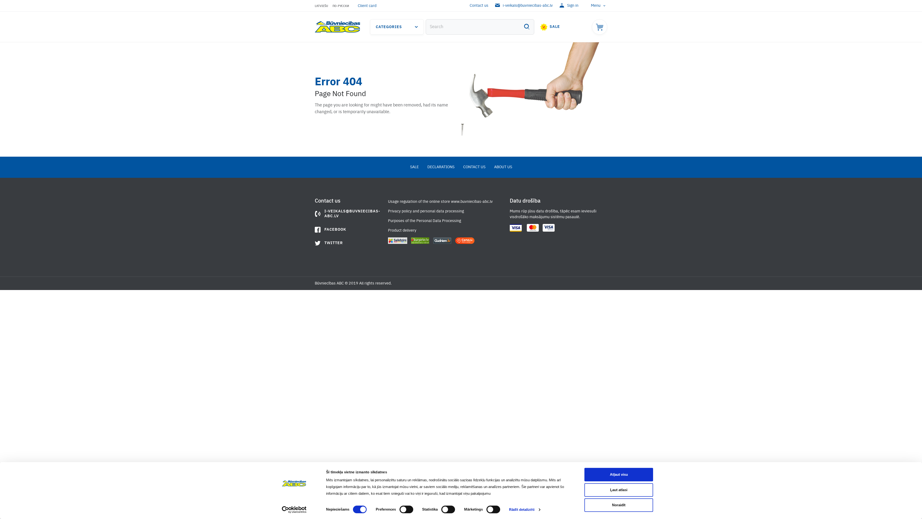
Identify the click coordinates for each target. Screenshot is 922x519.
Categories (389, 27)
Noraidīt (618, 505)
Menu (596, 6)
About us (503, 167)
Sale (555, 27)
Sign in (572, 6)
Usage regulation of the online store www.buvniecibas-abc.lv (440, 202)
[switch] (406, 509)
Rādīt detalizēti (521, 509)
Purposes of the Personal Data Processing (424, 221)
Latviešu (321, 6)
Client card (367, 6)
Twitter (333, 243)
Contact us (479, 6)
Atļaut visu (619, 474)
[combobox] (480, 27)
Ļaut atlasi (618, 490)
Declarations (441, 167)
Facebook (335, 230)
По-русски (341, 6)
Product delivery (402, 231)
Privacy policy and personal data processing (426, 211)
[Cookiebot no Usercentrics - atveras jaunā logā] (294, 509)
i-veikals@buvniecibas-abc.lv (528, 6)
